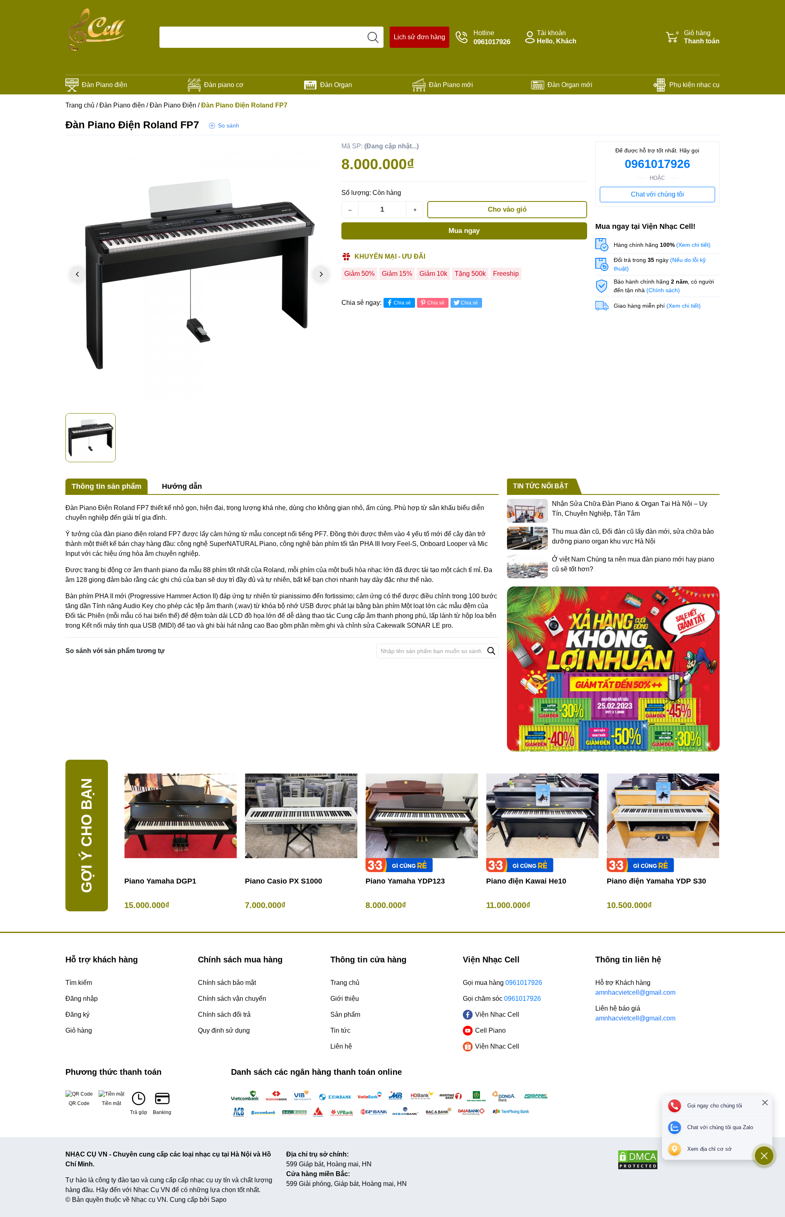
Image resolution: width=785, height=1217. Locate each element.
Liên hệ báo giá (635, 1013)
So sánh (228, 125)
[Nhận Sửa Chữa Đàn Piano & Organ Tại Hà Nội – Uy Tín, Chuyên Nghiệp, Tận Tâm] (527, 511)
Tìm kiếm (78, 982)
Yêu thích (317, 149)
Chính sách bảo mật (227, 982)
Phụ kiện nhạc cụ (694, 84)
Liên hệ (341, 1046)
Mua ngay (464, 231)
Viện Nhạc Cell (497, 1014)
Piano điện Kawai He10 (526, 881)
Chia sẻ (402, 303)
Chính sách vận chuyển (232, 998)
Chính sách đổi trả (224, 1014)
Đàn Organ (336, 84)
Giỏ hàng (698, 37)
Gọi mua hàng (502, 982)
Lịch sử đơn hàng (419, 37)
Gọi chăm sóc (502, 998)
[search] (373, 37)
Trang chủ (79, 105)
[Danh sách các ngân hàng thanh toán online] (392, 1103)
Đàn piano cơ (224, 84)
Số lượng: (356, 192)
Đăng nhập (81, 998)
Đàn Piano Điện (173, 105)
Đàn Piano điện (104, 84)
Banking (162, 1112)
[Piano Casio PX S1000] (301, 816)
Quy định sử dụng (224, 1030)
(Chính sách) (663, 290)
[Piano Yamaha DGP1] (180, 816)
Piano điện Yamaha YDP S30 (656, 881)
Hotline (491, 37)
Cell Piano (490, 1030)
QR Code (79, 1103)
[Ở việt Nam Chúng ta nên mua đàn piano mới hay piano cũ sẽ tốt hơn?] (527, 566)
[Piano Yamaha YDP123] (422, 816)
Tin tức (340, 1030)
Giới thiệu (344, 998)
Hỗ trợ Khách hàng (635, 987)
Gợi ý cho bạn (86, 835)
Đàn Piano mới (451, 84)
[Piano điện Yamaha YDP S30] (663, 816)
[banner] (613, 669)
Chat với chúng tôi (657, 194)
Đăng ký (77, 1014)
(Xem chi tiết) (693, 245)
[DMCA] (668, 1160)
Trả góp (138, 1112)
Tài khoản (556, 37)
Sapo (219, 1199)
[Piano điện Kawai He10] (542, 816)
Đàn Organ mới (569, 84)
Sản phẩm (345, 1014)
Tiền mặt (111, 1103)
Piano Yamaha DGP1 (160, 881)
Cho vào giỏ (507, 209)
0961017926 (657, 163)
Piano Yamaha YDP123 (405, 881)
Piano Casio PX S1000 (283, 881)
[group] (199, 275)
